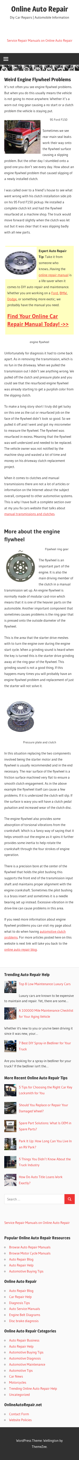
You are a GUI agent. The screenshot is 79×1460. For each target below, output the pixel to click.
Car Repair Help (20, 1297)
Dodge (12, 299)
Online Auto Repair (39, 8)
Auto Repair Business (24, 1340)
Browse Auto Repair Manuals (29, 1247)
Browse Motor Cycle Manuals (29, 1253)
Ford (54, 293)
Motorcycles (17, 1382)
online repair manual (53, 275)
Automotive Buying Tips (26, 1271)
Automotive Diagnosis (25, 1358)
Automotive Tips (21, 1370)
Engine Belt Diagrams (24, 1315)
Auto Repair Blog (21, 1259)
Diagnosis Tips (19, 1303)
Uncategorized (19, 1394)
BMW (63, 293)
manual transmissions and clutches (29, 514)
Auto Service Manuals (24, 1309)
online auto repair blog (20, 949)
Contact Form (19, 1414)
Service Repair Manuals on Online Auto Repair (39, 40)
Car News (16, 1376)
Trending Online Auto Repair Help (33, 1388)
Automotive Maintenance (27, 1364)
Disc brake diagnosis (23, 1321)
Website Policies (20, 1420)
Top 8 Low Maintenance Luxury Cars (44, 984)
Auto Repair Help (21, 1265)
